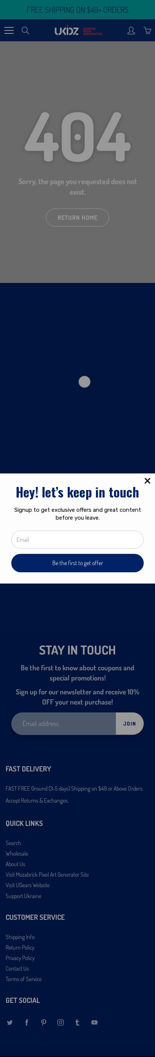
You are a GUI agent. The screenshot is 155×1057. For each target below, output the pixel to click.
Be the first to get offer (77, 563)
